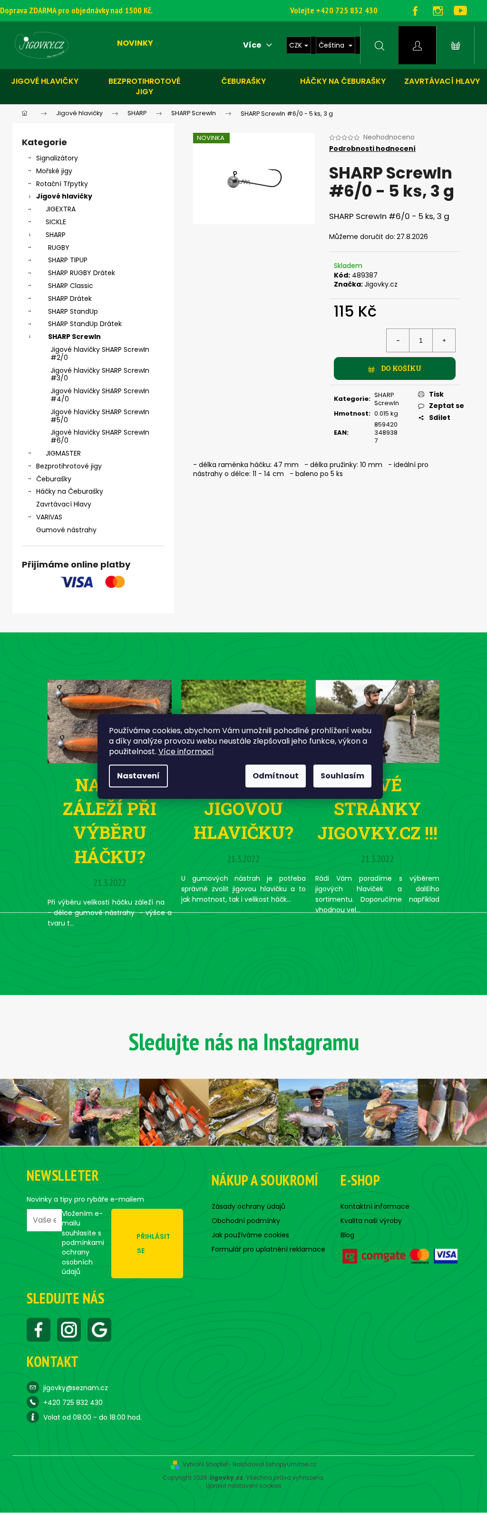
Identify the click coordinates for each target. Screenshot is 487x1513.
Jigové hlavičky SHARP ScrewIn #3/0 (99, 374)
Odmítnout (276, 775)
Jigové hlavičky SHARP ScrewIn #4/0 (99, 395)
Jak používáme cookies (250, 1235)
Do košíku (401, 368)
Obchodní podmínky (246, 1220)
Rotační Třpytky (62, 184)
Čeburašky (243, 81)
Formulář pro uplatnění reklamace (268, 1249)
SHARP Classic (70, 285)
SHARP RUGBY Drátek (81, 273)
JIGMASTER (63, 453)
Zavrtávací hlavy (442, 81)
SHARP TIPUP (68, 260)
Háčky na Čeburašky (69, 491)
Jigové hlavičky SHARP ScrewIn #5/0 (99, 416)
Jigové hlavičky (44, 81)
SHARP (56, 234)
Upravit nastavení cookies (244, 1486)
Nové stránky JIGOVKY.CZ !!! (377, 808)
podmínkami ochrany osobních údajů (83, 1257)
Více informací (186, 751)
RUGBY (58, 247)
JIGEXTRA (61, 209)
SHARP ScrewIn (74, 336)
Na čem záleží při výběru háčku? (109, 820)
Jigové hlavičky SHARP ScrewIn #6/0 (99, 436)
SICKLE (56, 222)
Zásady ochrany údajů (248, 1206)
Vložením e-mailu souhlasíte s (83, 1242)
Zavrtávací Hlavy (63, 504)
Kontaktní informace (375, 1206)
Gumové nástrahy (66, 530)
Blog (347, 1235)
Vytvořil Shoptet (205, 1464)
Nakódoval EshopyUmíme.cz (274, 1464)
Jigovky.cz (381, 284)
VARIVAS (49, 517)
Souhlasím (342, 775)
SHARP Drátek (70, 298)
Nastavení (138, 775)
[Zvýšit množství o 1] (443, 340)
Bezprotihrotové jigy (144, 86)
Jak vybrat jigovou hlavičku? (243, 808)
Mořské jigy (54, 171)
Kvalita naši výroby (371, 1220)
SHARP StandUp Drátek (85, 323)
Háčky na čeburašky (343, 81)
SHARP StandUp (73, 311)
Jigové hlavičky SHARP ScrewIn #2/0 (99, 353)
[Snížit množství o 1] (398, 340)
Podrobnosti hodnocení (372, 148)
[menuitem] (135, 43)
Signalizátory (57, 158)
